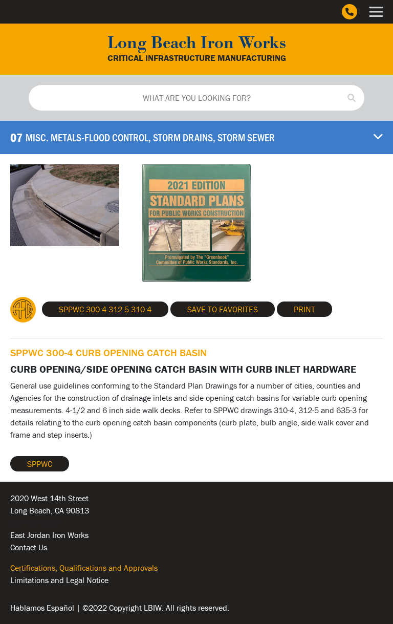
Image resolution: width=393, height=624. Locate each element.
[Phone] (349, 12)
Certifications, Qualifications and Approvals (84, 568)
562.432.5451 (35, 523)
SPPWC (39, 464)
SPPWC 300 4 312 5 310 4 (105, 309)
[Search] (351, 98)
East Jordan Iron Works (49, 535)
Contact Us (28, 547)
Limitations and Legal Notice (59, 580)
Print (304, 309)
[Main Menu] (376, 12)
